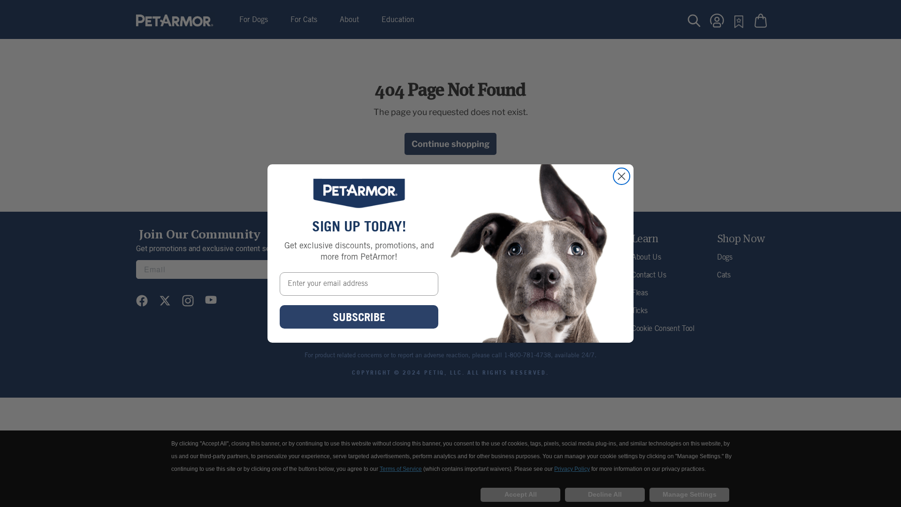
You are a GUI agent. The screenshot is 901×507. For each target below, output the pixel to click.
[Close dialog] (621, 176)
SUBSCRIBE (359, 316)
